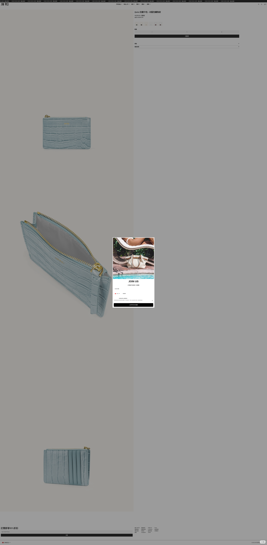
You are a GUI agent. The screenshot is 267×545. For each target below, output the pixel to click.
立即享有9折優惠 (133, 305)
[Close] (152, 239)
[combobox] (117, 293)
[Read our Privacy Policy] (152, 300)
